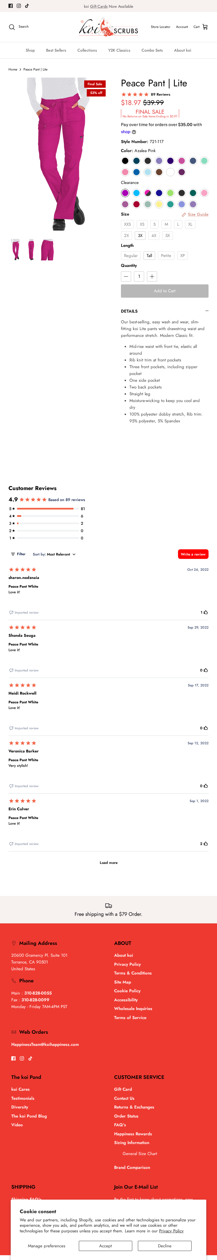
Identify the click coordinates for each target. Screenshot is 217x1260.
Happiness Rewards (133, 1134)
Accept (105, 1246)
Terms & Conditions (133, 973)
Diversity (19, 1107)
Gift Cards (99, 6)
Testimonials (22, 1098)
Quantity (129, 266)
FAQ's (120, 1125)
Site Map (122, 982)
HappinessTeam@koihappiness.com (45, 1044)
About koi (182, 50)
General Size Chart (140, 1154)
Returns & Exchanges (134, 1107)
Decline (165, 1246)
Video (17, 1125)
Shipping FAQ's (26, 1199)
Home (12, 69)
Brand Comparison (132, 1167)
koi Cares (20, 1089)
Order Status (126, 1116)
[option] (58, 155)
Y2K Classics (119, 50)
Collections (87, 50)
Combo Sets (152, 50)
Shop (30, 50)
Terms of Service (130, 1018)
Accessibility (126, 1000)
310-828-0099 (35, 1000)
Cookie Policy (127, 991)
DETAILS (129, 311)
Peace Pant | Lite (35, 69)
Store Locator (160, 26)
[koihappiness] (108, 27)
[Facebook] (10, 6)
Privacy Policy (171, 1231)
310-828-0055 (38, 993)
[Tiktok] (27, 6)
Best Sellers (56, 50)
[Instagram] (19, 6)
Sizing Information (131, 1143)
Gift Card (123, 1089)
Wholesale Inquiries (133, 1009)
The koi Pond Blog (29, 1116)
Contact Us (124, 1098)
